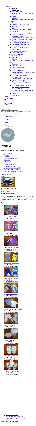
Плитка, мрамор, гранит (19, 80)
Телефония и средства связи (20, 44)
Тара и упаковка (17, 65)
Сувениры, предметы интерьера (22, 29)
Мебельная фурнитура (19, 70)
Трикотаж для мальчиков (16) (13, 171)
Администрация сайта (11, 415)
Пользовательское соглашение (13, 416)
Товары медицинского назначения (22, 60)
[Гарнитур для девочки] (11, 354)
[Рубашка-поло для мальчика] (11, 307)
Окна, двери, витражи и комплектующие (19, 76)
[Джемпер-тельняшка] (11, 292)
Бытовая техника (17, 23)
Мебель (14, 26)
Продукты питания (18, 36)
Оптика (14, 59)
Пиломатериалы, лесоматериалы (22, 78)
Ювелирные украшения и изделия (22, 19)
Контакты (7, 161)
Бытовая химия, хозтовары (20, 24)
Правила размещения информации (15, 418)
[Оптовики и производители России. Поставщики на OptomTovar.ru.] (9, 3)
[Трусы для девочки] (11, 338)
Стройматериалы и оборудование (22, 90)
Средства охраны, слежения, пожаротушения (21, 87)
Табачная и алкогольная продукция (23, 37)
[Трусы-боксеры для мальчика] (11, 323)
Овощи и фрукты (17, 34)
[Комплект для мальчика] (11, 261)
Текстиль (15, 31)
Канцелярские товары (19, 41)
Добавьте (21, 111)
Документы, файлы (10, 158)
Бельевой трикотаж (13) (11, 166)
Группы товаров (6, 174)
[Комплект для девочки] (11, 246)
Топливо (14, 93)
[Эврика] (8, 141)
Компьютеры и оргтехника (20, 42)
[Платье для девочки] (11, 215)
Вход (6, 104)
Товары (6, 96)
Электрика (15, 95)
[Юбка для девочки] (8, 186)
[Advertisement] (18, 394)
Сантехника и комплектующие (21, 85)
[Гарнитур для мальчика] (11, 369)
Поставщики (8, 6)
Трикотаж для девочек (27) (12, 169)
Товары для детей (17, 52)
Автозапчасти (16, 56)
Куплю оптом (8, 98)
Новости (7, 160)
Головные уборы (17, 11)
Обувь (14, 16)
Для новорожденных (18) (12, 168)
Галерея (6, 156)
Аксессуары (15, 10)
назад (2, 176)
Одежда (14, 18)
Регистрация (8, 103)
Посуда (14, 28)
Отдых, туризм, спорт (19, 51)
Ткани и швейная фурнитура (21, 92)
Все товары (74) (9, 164)
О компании (8, 153)
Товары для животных (19, 67)
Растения (15, 64)
